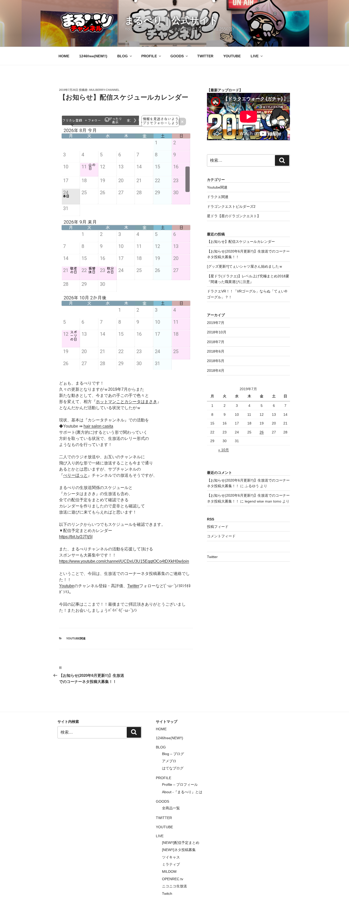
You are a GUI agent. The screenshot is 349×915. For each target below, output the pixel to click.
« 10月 (223, 450)
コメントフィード (221, 536)
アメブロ (169, 761)
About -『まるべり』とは (182, 792)
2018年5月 (215, 361)
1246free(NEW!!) (93, 56)
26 (262, 432)
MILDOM (169, 871)
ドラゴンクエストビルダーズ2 (231, 206)
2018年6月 (215, 351)
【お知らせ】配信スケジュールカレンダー (241, 241)
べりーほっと (75, 475)
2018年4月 (215, 370)
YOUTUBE (232, 56)
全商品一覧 (171, 808)
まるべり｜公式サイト (171, 20)
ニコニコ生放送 (174, 886)
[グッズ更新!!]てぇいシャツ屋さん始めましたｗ (245, 266)
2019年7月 (215, 323)
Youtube (66, 586)
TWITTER (205, 56)
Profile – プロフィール (180, 784)
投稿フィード (217, 527)
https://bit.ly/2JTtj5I (75, 537)
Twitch (167, 893)
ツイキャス (171, 857)
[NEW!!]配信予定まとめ (180, 843)
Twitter (133, 586)
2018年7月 (215, 342)
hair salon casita (98, 426)
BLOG (122, 56)
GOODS (177, 56)
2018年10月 (216, 332)
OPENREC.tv (172, 879)
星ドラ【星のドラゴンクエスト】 (234, 216)
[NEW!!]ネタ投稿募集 (179, 850)
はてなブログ (172, 768)
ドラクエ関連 (217, 197)
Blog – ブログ (173, 754)
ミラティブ (171, 864)
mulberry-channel (104, 89)
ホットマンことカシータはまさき (126, 401)
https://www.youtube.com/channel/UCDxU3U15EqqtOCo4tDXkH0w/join (124, 561)
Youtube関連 (76, 638)
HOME (64, 56)
